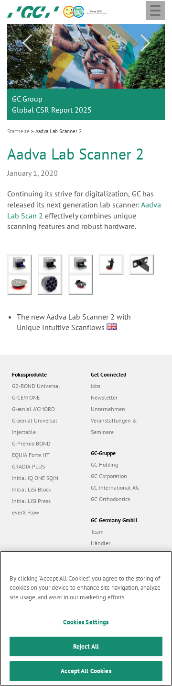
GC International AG (115, 487)
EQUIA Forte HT (31, 454)
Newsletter (104, 397)
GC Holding (104, 464)
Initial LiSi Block (31, 489)
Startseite (18, 131)
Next (145, 43)
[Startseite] (33, 11)
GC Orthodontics (110, 499)
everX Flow (25, 512)
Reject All (86, 646)
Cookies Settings (85, 622)
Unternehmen (108, 408)
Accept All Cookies (86, 671)
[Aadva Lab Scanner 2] (22, 263)
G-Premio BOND (31, 443)
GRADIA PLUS (28, 466)
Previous (27, 43)
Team (97, 531)
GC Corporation (109, 476)
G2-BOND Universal (36, 385)
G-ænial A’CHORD (33, 408)
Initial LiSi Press (31, 500)
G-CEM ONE (26, 397)
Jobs (95, 385)
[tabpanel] (86, 72)
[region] (86, 618)
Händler (100, 543)
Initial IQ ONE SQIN (35, 477)
